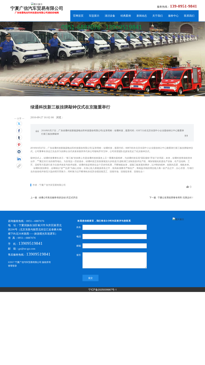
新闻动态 (142, 15)
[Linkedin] (19, 159)
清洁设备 (110, 15)
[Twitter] (19, 123)
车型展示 (94, 15)
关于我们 (157, 15)
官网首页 (78, 15)
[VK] (19, 151)
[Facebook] (19, 130)
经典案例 (126, 15)
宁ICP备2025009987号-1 (102, 289)
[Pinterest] (19, 144)
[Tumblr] (19, 137)
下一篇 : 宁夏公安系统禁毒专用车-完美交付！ (171, 197)
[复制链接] (19, 166)
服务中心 (173, 15)
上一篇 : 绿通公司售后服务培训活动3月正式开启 (53, 197)
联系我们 (189, 15)
